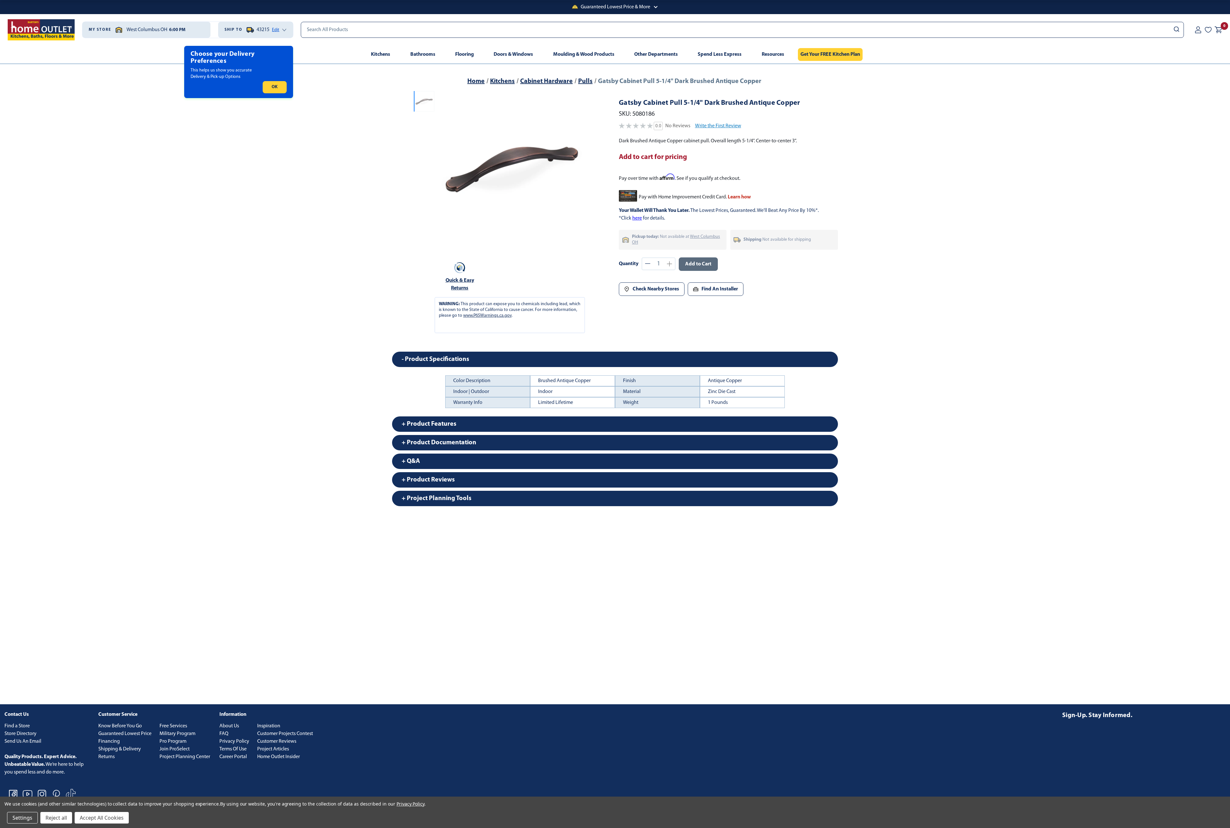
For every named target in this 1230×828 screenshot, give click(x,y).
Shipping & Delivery (119, 749)
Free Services (173, 726)
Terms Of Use (233, 749)
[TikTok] (71, 794)
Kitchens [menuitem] (380, 54)
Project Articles (273, 749)
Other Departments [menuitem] (656, 54)
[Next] (579, 167)
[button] (615, 7)
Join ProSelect (175, 749)
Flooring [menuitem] (464, 54)
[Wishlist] (1208, 29)
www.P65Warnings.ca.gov (487, 315)
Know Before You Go (120, 726)
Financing (109, 741)
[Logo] (41, 29)
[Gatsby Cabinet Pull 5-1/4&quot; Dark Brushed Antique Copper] (512, 167)
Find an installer (719, 289)
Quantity (628, 263)
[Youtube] (27, 794)
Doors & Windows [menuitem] (513, 54)
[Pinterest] (56, 794)
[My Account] (1198, 29)
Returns (106, 756)
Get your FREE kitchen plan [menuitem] (830, 54)
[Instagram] (42, 794)
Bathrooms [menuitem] (422, 54)
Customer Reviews (276, 741)
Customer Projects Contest (285, 733)
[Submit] (1176, 30)
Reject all (56, 817)
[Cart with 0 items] (1218, 29)
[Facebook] (13, 794)
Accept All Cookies (102, 817)
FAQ (223, 733)
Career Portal (233, 756)
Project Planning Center (185, 756)
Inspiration (268, 726)
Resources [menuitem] (773, 54)
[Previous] (444, 167)
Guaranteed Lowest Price (125, 733)
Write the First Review (718, 126)
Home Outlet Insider (278, 756)
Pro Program (173, 741)
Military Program (177, 733)
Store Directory (20, 733)
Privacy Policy (234, 741)
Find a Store (17, 726)
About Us (229, 726)
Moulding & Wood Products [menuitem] (583, 54)
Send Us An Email (22, 741)
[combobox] (742, 30)
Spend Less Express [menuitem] (720, 54)
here (637, 218)
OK (275, 87)
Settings (22, 817)
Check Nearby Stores (656, 289)
